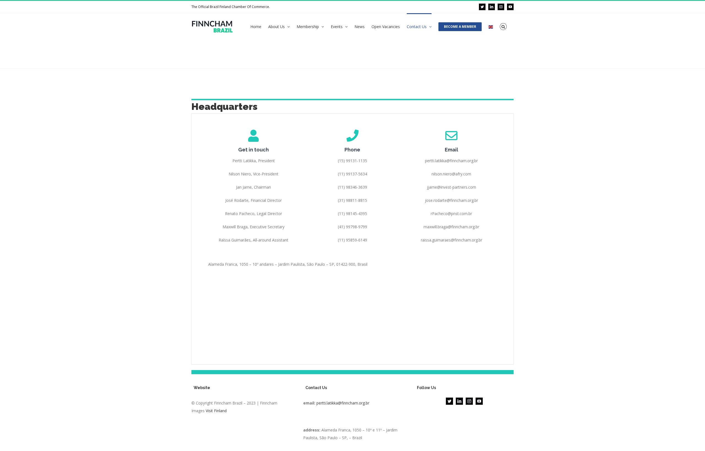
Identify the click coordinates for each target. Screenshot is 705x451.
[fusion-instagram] (469, 401)
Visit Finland (216, 410)
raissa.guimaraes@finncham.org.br (451, 240)
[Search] (503, 26)
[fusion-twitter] (449, 401)
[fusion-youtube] (479, 401)
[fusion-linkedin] (459, 401)
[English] (491, 26)
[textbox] (352, 415)
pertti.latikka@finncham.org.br (342, 403)
